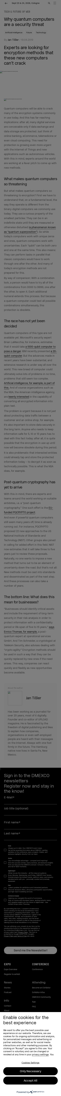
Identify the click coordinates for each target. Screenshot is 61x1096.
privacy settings (40, 1054)
